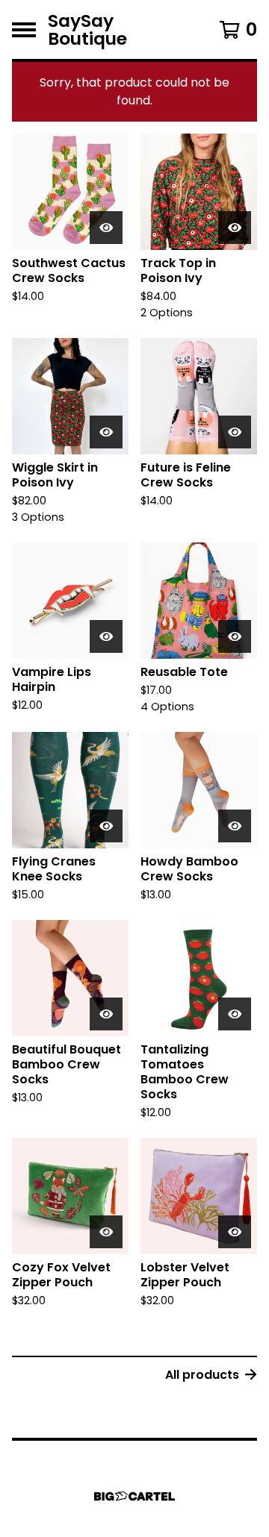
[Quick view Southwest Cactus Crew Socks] (106, 227)
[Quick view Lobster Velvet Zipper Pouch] (234, 1231)
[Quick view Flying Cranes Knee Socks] (106, 826)
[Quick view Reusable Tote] (234, 636)
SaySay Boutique (87, 29)
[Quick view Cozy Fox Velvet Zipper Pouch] (106, 1231)
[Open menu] (24, 30)
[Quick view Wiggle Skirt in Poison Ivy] (106, 432)
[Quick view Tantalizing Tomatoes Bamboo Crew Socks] (234, 1014)
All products (202, 1374)
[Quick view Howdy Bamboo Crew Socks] (234, 826)
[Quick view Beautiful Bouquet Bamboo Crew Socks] (106, 1014)
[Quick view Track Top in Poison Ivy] (234, 227)
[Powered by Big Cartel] (134, 1496)
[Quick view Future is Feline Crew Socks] (234, 432)
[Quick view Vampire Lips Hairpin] (106, 636)
